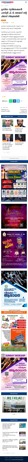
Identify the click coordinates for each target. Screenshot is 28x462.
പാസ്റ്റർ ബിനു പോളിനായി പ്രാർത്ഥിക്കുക (23, 111)
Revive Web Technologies (17, 459)
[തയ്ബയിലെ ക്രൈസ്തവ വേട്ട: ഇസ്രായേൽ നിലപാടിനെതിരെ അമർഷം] (22, 447)
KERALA (4, 126)
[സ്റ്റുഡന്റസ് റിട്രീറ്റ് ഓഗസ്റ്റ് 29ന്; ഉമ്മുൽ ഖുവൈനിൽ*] (22, 441)
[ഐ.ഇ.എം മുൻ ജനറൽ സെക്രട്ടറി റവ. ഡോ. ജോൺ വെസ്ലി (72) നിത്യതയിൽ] (7, 137)
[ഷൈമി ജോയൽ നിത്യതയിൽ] (20, 137)
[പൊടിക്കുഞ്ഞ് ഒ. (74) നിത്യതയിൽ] (7, 123)
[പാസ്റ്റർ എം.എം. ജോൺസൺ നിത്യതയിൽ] (20, 123)
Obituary (3, 20)
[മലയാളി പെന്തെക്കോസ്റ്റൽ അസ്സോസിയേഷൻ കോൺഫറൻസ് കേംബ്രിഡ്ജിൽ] (22, 425)
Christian (24, 404)
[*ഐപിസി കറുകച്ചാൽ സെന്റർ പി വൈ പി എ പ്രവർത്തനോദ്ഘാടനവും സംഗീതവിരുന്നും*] (22, 434)
